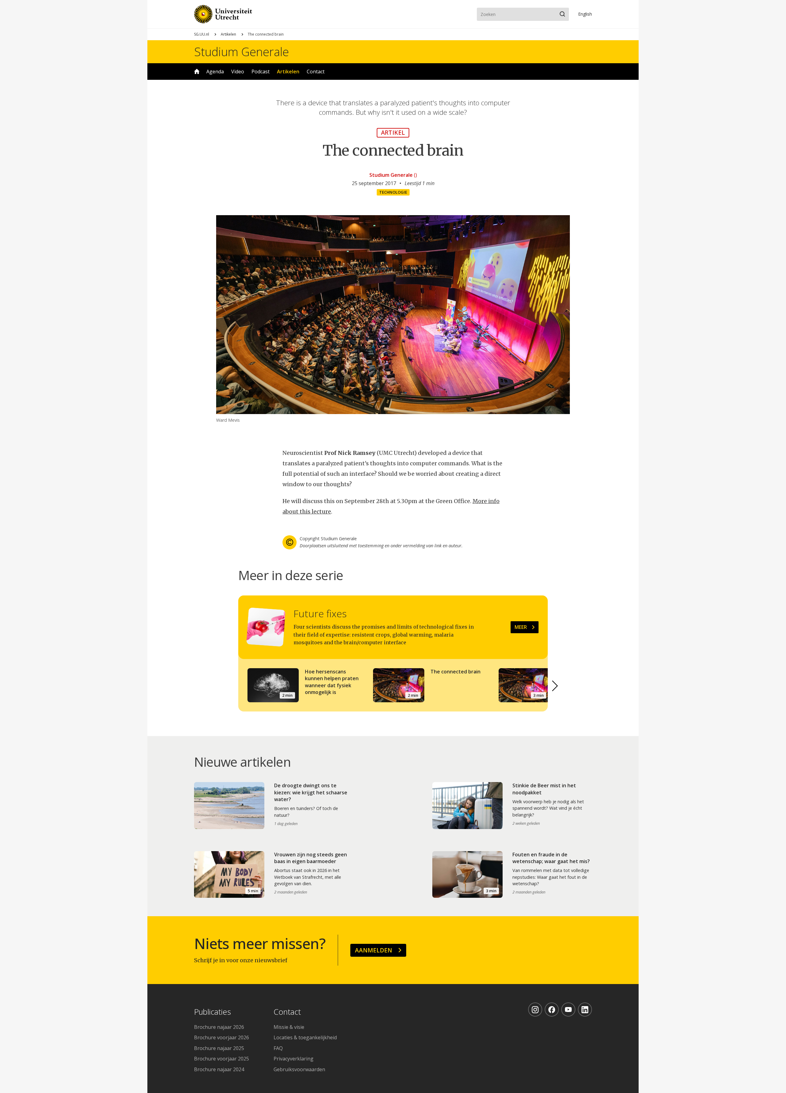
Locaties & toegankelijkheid (305, 1037)
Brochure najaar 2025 (219, 1048)
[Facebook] (552, 1009)
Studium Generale (241, 51)
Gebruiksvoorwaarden (299, 1069)
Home (197, 71)
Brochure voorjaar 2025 (221, 1058)
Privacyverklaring (293, 1058)
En (585, 14)
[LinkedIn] (585, 1009)
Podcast (260, 71)
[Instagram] (535, 1009)
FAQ (278, 1048)
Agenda (215, 71)
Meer (521, 627)
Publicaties (212, 1012)
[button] (555, 685)
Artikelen (228, 34)
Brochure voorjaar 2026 (221, 1037)
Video (237, 71)
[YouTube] (568, 1009)
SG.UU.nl (201, 34)
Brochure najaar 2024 (219, 1069)
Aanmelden (373, 950)
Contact (316, 71)
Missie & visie (289, 1027)
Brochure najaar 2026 (219, 1027)
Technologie (393, 192)
